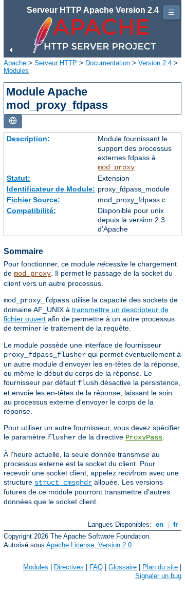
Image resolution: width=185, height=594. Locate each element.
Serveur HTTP (55, 63)
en (159, 524)
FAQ (96, 567)
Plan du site (160, 567)
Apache (15, 63)
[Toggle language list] (13, 121)
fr (175, 524)
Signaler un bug (158, 576)
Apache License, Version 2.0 (89, 545)
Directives (69, 567)
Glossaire (122, 567)
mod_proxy (116, 167)
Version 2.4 (155, 63)
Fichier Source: (33, 200)
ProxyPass (143, 437)
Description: (28, 139)
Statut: (18, 178)
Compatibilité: (31, 210)
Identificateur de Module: (51, 189)
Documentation (107, 63)
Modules (16, 70)
